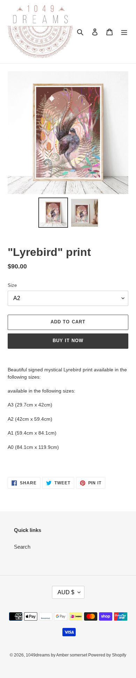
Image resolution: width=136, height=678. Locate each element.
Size (12, 285)
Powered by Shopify (107, 655)
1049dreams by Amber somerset (57, 655)
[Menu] (124, 31)
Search (22, 547)
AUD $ (66, 592)
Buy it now (68, 340)
